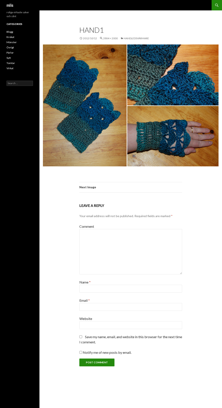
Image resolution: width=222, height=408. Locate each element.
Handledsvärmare (136, 38)
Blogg (10, 31)
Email (84, 300)
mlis (10, 5)
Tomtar (11, 63)
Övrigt (10, 47)
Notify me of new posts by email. (107, 352)
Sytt (9, 57)
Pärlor (10, 52)
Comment (86, 226)
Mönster (12, 42)
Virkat (10, 68)
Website (85, 318)
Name (85, 282)
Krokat (10, 37)
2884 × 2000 (110, 38)
